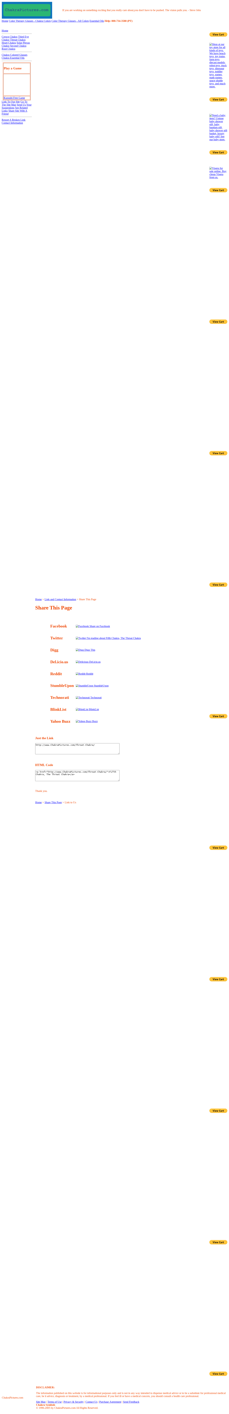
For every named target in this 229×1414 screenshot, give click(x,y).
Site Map (41, 1401)
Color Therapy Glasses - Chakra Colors (30, 20)
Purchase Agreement (110, 1401)
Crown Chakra (9, 36)
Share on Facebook (99, 626)
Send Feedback (131, 1401)
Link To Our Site (11, 101)
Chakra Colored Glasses (14, 54)
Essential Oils (97, 20)
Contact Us (91, 1401)
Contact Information (12, 122)
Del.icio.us (95, 661)
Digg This (89, 649)
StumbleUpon (101, 685)
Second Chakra (18, 45)
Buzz (95, 721)
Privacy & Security (74, 1401)
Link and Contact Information (60, 599)
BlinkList (93, 709)
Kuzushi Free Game (14, 97)
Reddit (89, 673)
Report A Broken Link (13, 119)
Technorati (96, 697)
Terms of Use (54, 1401)
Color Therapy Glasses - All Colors (70, 20)
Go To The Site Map (14, 103)
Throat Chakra (17, 39)
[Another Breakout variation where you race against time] (16, 94)
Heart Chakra (9, 42)
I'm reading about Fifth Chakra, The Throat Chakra (113, 638)
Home (5, 20)
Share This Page (53, 802)
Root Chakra (8, 48)
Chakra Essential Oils (13, 57)
